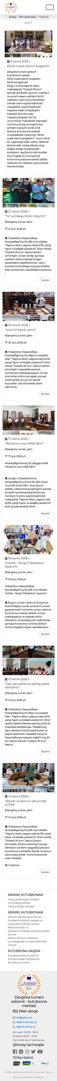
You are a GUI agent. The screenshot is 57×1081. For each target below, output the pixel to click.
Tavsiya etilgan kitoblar (21, 906)
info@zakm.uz (23, 1017)
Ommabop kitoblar (19, 903)
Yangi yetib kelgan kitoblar (23, 899)
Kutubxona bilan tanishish (23, 955)
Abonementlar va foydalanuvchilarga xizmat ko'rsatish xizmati (29, 931)
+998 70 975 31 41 (25, 1027)
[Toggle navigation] (35, 7)
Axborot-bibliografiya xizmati (25, 917)
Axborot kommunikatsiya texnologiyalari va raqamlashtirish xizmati (27, 941)
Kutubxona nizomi (19, 962)
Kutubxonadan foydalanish (23, 959)
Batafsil (45, 280)
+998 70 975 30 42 (26, 1022)
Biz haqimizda (27, 17)
